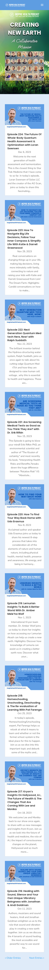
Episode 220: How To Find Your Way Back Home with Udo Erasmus (24, 518)
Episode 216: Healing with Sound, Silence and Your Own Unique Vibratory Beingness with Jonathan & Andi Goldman (23, 898)
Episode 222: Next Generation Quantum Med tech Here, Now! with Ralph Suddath (24, 335)
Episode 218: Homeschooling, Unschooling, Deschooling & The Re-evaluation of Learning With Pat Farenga (24, 703)
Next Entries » (36, 958)
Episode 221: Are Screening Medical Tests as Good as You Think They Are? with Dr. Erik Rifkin (24, 427)
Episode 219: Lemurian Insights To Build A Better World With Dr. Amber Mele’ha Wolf (23, 609)
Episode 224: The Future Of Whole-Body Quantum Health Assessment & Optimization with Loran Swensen (24, 141)
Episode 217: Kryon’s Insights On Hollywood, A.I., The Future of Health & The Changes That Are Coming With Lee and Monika (24, 800)
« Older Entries (13, 958)
